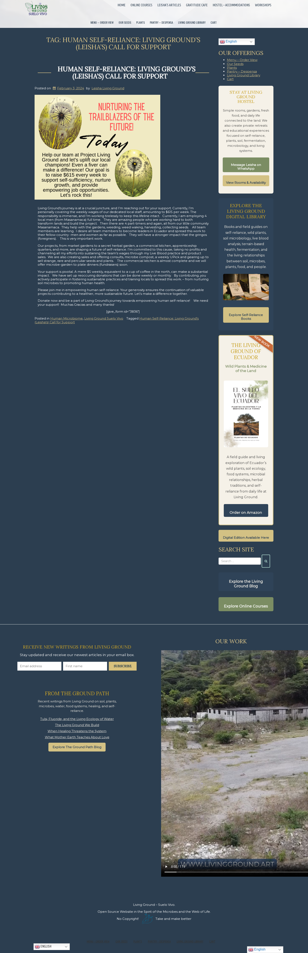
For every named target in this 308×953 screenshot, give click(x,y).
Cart (214, 22)
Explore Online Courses (246, 606)
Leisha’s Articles (169, 5)
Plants (140, 22)
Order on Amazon (246, 512)
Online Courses (141, 5)
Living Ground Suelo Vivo (103, 318)
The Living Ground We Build (77, 725)
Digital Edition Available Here (246, 538)
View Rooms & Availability (246, 183)
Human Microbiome (66, 318)
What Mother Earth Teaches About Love (77, 737)
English (231, 41)
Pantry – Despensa (161, 22)
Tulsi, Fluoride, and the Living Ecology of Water (77, 719)
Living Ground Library (192, 22)
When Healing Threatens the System (77, 731)
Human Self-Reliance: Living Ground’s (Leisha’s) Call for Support (126, 72)
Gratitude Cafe (197, 5)
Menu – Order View (102, 22)
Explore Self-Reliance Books (246, 317)
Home (122, 5)
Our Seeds (125, 22)
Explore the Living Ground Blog (246, 583)
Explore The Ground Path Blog (77, 747)
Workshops (263, 5)
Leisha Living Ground (108, 88)
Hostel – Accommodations (231, 5)
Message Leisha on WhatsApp (246, 166)
